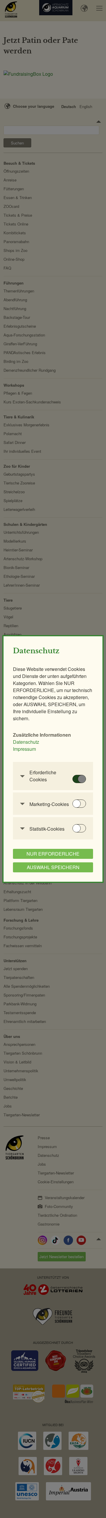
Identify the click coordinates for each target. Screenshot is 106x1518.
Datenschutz (26, 741)
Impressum (24, 748)
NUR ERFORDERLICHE (53, 853)
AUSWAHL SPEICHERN (53, 867)
